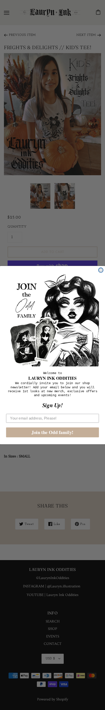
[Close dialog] (100, 270)
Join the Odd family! (53, 432)
